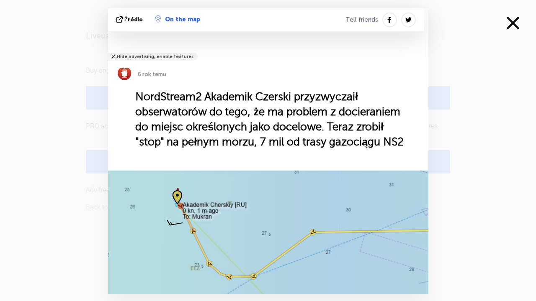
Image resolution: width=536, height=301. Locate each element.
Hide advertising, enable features (155, 56)
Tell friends (361, 19)
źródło (133, 19)
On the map (182, 19)
